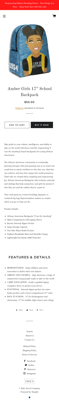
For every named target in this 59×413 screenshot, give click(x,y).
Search (29, 331)
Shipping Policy (29, 350)
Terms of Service (29, 354)
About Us (29, 335)
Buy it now (42, 125)
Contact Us (29, 339)
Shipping (19, 108)
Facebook (31, 361)
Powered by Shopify (29, 392)
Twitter (31, 365)
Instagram (31, 373)
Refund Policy (29, 346)
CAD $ (28, 381)
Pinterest (31, 369)
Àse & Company (33, 388)
